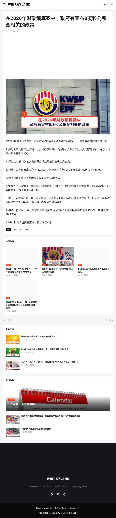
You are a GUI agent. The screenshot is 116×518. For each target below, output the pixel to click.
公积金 (15, 229)
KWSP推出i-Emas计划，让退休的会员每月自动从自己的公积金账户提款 (21, 305)
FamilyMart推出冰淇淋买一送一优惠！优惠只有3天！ (44, 349)
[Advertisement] (58, 56)
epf (21, 229)
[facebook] (51, 494)
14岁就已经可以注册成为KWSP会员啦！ (94, 270)
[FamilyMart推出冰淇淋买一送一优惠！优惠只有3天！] (13, 352)
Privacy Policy (61, 508)
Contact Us (75, 508)
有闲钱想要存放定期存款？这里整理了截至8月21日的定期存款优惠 (50, 416)
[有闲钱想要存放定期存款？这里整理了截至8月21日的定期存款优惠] (13, 419)
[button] (4, 4)
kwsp (27, 229)
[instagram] (58, 494)
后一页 (7, 320)
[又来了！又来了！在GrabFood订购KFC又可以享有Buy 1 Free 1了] (13, 365)
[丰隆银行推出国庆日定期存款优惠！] (13, 432)
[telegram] (64, 494)
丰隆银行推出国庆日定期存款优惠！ (37, 429)
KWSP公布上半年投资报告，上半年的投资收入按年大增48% (21, 270)
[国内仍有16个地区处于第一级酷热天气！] (13, 339)
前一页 (108, 320)
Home (38, 508)
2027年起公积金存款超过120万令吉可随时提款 (58, 270)
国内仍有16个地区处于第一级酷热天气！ (39, 336)
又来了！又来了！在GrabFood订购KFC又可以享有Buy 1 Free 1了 (50, 362)
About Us (48, 508)
